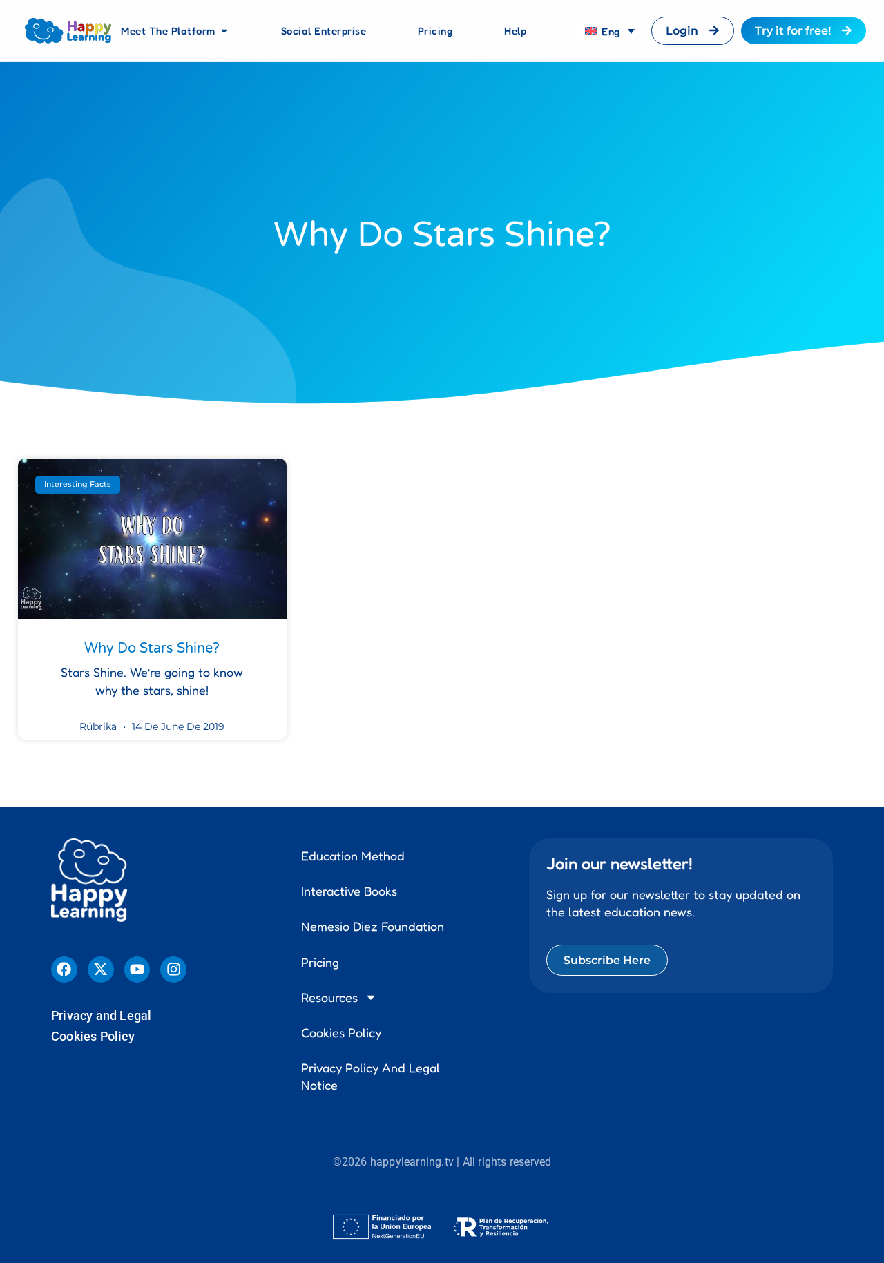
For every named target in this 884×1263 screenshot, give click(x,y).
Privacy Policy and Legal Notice (370, 1076)
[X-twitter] (101, 969)
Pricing (320, 962)
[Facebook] (64, 969)
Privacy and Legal (101, 1015)
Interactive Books (349, 890)
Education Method (353, 855)
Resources (329, 997)
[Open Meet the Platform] (224, 31)
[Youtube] (137, 969)
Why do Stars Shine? (152, 648)
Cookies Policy (93, 1036)
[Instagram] (173, 969)
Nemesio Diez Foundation (372, 926)
